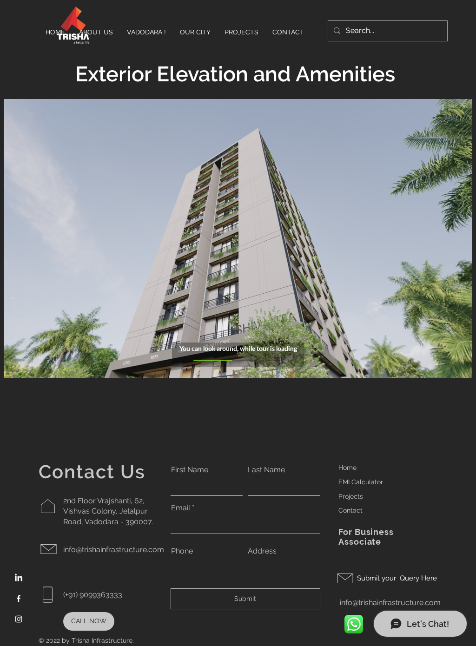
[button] (241, 32)
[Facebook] (18, 598)
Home (347, 467)
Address (262, 551)
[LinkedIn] (18, 578)
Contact (350, 510)
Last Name (266, 470)
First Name (189, 470)
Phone (182, 551)
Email (180, 508)
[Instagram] (18, 619)
